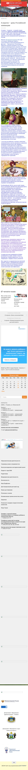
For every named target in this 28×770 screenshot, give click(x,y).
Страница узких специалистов (10, 464)
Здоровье (4, 499)
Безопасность (5, 480)
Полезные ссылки (6, 493)
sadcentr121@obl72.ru (11, 430)
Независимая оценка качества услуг (12, 496)
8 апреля (14, 39)
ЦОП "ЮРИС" (22, 765)
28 (18, 387)
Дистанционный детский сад (10, 486)
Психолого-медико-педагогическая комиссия (12, 503)
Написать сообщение (10, 360)
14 (18, 383)
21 (18, 385)
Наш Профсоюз (5, 483)
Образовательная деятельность (10, 460)
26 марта (8, 39)
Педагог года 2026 (6, 470)
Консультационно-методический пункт (13, 467)
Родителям (4, 473)
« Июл (3, 391)
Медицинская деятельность (9, 477)
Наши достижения (6, 490)
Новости (4, 18)
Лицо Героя (4, 508)
